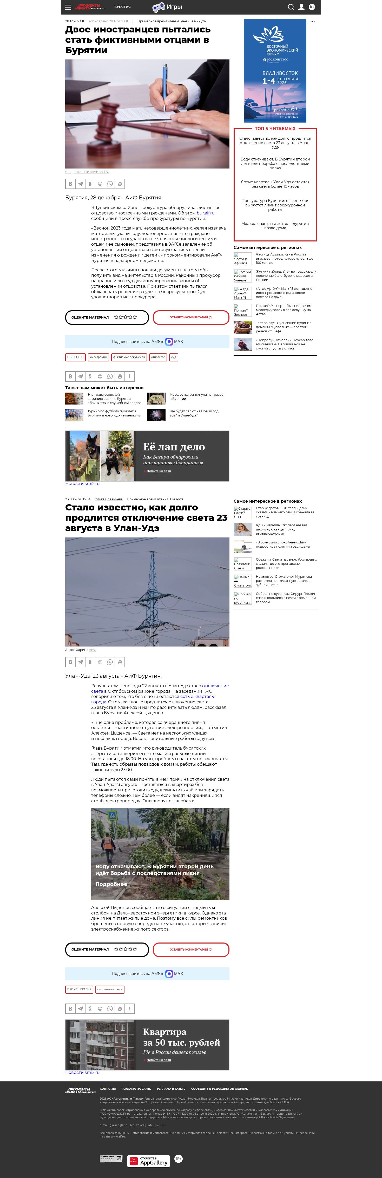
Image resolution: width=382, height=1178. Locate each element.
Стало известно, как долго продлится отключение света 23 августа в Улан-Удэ (275, 143)
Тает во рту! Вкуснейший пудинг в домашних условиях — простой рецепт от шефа (283, 327)
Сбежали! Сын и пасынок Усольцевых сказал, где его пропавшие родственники (286, 563)
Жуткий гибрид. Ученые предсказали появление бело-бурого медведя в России (286, 276)
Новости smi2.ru (82, 483)
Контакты (108, 1089)
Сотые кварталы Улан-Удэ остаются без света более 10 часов (275, 184)
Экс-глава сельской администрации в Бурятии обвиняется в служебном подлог (114, 399)
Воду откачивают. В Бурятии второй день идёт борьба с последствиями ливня (275, 163)
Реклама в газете (171, 1089)
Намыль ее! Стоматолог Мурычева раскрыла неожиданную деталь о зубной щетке (284, 581)
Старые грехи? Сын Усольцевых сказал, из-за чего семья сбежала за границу (285, 512)
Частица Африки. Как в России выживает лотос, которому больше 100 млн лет (284, 258)
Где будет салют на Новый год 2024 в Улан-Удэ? (194, 413)
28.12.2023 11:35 (76, 21)
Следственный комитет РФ (87, 172)
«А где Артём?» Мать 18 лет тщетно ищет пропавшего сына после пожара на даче (284, 293)
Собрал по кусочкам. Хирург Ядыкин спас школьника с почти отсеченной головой (286, 598)
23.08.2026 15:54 (77, 499)
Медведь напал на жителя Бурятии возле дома (275, 225)
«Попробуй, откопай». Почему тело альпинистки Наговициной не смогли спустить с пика (284, 344)
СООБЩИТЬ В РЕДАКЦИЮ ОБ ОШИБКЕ (219, 1089)
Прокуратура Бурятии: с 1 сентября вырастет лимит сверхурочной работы (275, 205)
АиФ (92, 650)
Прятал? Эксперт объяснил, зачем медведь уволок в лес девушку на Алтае (283, 310)
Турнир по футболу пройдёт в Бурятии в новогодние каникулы (114, 413)
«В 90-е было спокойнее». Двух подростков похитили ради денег (283, 544)
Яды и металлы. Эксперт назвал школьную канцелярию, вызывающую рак (281, 529)
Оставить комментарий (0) (191, 317)
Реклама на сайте (136, 1089)
